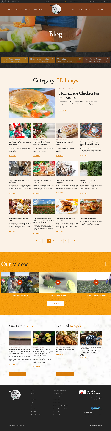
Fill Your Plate (21, 425)
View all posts (17, 374)
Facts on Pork (56, 399)
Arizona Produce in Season (76, 1)
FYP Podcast (38, 9)
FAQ (73, 9)
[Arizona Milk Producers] (96, 408)
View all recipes (65, 374)
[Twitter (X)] (5, 1)
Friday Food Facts (105, 1)
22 (70, 240)
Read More (62, 110)
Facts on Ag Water (57, 414)
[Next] (108, 264)
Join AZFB (99, 9)
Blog (80, 9)
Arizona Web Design (97, 425)
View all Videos (55, 303)
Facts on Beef (56, 396)
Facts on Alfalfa (56, 411)
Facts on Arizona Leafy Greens (60, 405)
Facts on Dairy (56, 402)
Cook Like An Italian (87, 412)
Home (10, 9)
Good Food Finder (97, 415)
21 (66, 240)
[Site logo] (15, 403)
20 (61, 240)
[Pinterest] (9, 1)
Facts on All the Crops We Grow (60, 408)
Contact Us (89, 9)
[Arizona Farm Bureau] (15, 2)
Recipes (28, 9)
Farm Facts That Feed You (92, 1)
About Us (18, 9)
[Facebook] (2, 1)
